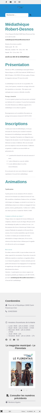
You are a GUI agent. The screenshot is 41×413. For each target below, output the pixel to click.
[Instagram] (15, 2)
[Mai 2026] (22, 369)
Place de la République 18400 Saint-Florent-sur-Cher (19, 306)
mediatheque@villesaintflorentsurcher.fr (17, 39)
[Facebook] (6, 2)
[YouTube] (11, 2)
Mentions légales (14, 402)
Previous (13, 369)
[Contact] (19, 2)
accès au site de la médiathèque (17, 57)
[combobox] (16, 15)
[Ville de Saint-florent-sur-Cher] (20, 7)
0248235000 (12, 311)
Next (30, 369)
